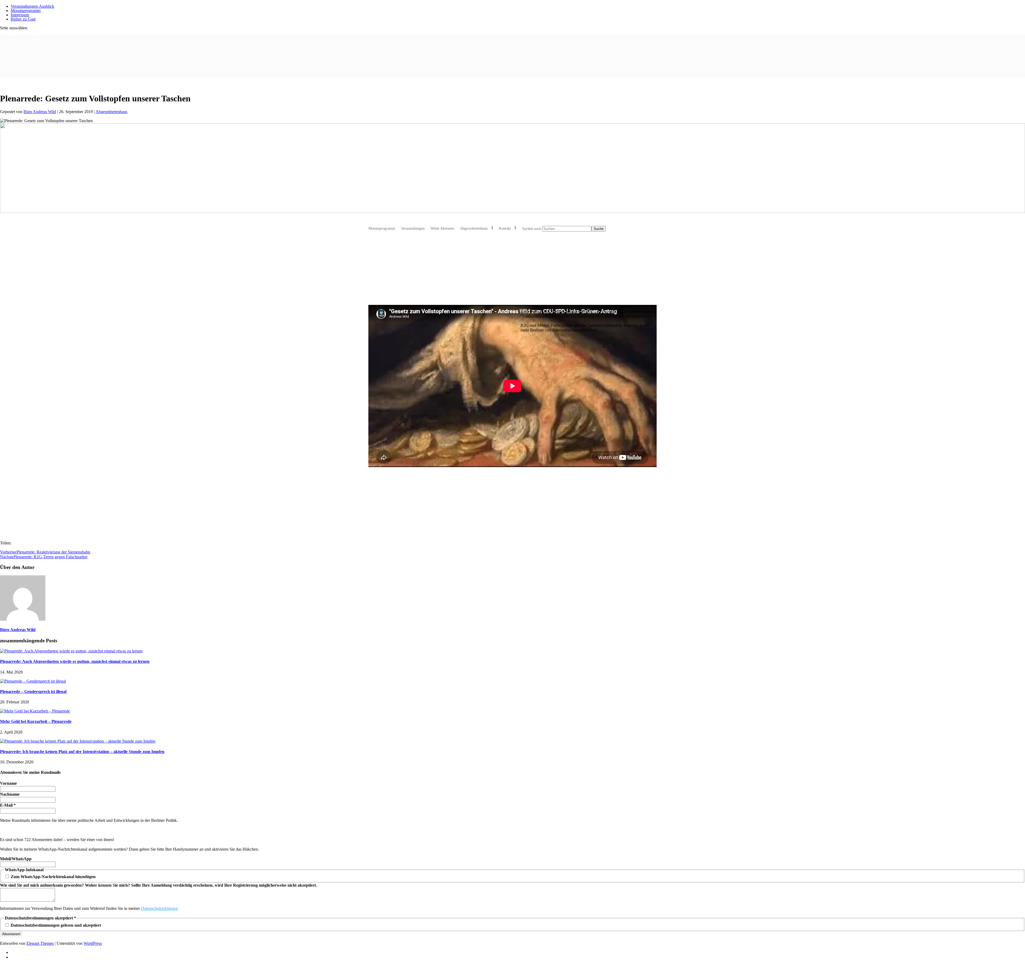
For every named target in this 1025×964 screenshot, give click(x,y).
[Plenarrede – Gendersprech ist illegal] (33, 681)
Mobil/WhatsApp (15, 859)
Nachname (9, 794)
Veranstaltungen (413, 228)
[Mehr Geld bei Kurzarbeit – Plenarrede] (35, 711)
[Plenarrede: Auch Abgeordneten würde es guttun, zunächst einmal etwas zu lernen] (71, 651)
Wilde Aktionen (442, 228)
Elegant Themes (40, 943)
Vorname (8, 783)
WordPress (93, 943)
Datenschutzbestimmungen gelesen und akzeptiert (55, 925)
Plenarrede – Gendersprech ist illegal (33, 691)
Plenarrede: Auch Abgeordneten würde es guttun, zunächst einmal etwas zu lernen (74, 661)
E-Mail (8, 805)
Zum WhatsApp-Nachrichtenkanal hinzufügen (53, 876)
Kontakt (505, 228)
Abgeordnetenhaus (111, 111)
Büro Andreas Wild (39, 111)
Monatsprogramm (381, 228)
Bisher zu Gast (23, 19)
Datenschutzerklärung (159, 908)
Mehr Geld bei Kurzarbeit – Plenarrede (36, 721)
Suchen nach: (532, 229)
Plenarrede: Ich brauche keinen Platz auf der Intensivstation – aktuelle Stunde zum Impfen (82, 751)
